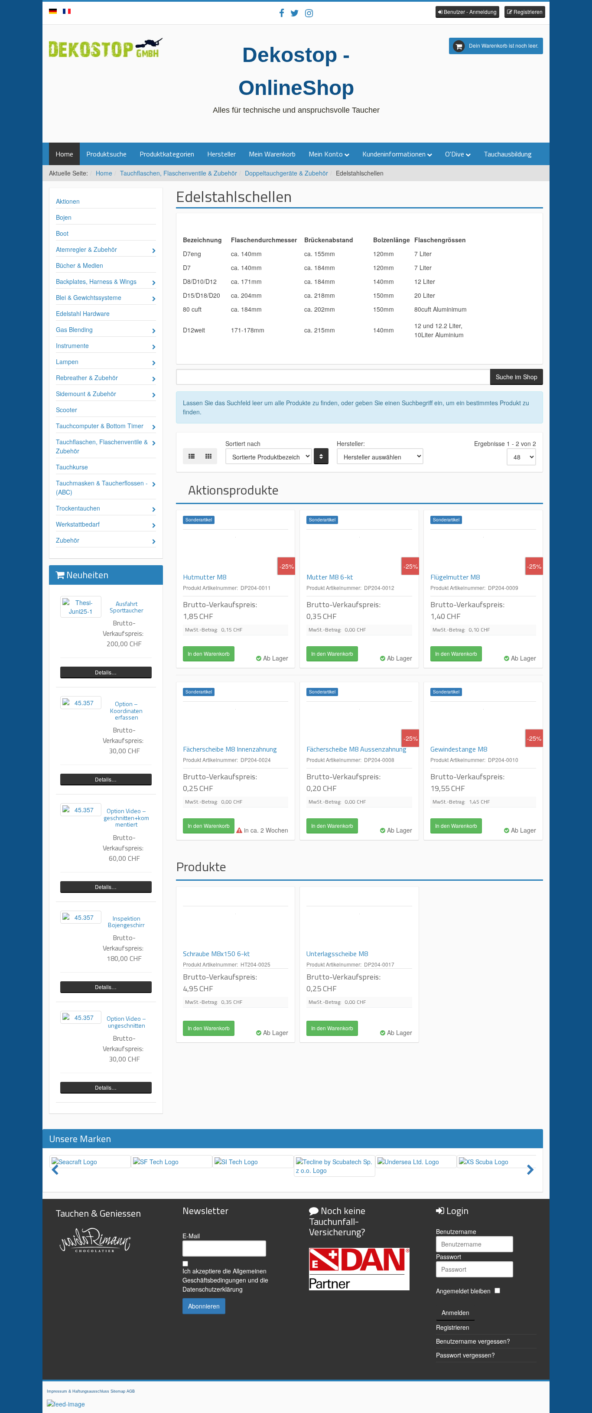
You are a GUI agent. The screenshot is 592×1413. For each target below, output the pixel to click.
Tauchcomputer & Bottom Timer (99, 425)
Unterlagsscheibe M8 (337, 953)
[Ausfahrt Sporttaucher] (80, 607)
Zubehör (67, 540)
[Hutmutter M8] (236, 551)
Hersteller (221, 154)
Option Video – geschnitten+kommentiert (126, 817)
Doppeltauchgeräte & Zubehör (286, 173)
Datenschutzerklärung (212, 1289)
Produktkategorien (167, 154)
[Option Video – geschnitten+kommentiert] (80, 809)
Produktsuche (106, 154)
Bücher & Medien (79, 265)
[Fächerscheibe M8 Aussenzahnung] (359, 723)
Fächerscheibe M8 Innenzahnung (230, 749)
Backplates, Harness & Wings (96, 281)
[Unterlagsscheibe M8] (359, 927)
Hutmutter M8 (204, 577)
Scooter (66, 409)
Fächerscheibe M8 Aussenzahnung (356, 749)
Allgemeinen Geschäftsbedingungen (224, 1275)
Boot (62, 233)
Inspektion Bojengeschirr (126, 921)
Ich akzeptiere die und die (225, 1279)
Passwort (448, 1256)
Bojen (64, 217)
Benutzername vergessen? (473, 1341)
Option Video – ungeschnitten (126, 1021)
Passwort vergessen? (465, 1355)
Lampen (67, 361)
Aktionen (68, 201)
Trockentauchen (78, 508)
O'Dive (454, 154)
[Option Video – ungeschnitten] (80, 1017)
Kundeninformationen (394, 154)
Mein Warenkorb (272, 154)
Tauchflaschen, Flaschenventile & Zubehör (178, 173)
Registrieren (452, 1327)
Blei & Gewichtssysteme (88, 297)
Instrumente (72, 345)
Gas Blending (74, 329)
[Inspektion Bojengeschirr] (80, 917)
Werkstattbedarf (78, 524)
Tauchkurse (72, 466)
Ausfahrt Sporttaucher (126, 607)
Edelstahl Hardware (83, 313)
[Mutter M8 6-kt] (359, 551)
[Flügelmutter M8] (483, 551)
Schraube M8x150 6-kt (216, 953)
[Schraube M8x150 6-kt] (236, 927)
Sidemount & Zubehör (86, 393)
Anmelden (455, 1312)
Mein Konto (326, 154)
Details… (106, 672)
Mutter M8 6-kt (329, 577)
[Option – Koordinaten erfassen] (80, 702)
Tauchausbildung (508, 154)
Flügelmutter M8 (455, 577)
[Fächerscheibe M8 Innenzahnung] (236, 723)
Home (64, 154)
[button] (467, 12)
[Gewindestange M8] (483, 723)
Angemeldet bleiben (463, 1290)
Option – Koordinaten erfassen (126, 710)
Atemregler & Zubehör (86, 249)
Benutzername (456, 1231)
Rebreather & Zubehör (87, 377)
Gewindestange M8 (458, 749)
